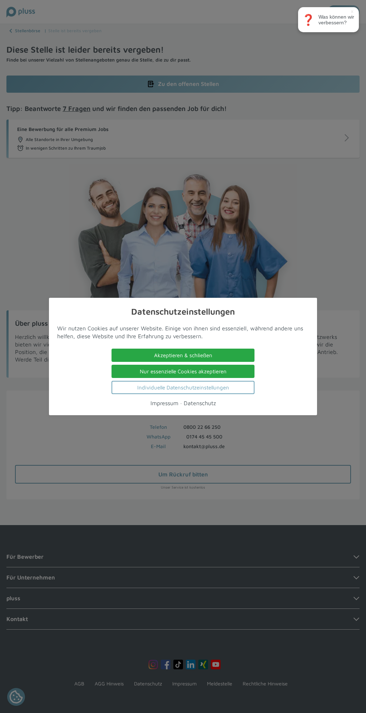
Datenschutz (200, 403)
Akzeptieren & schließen (183, 355)
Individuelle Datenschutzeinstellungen (183, 387)
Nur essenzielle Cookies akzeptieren (183, 371)
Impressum (164, 403)
